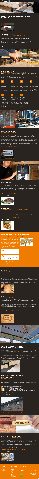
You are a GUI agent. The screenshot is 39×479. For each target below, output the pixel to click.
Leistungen (22, 469)
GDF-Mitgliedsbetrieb (23, 471)
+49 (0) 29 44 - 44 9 (7, 46)
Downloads (22, 470)
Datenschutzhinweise (23, 472)
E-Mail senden (6, 219)
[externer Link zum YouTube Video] (7, 27)
